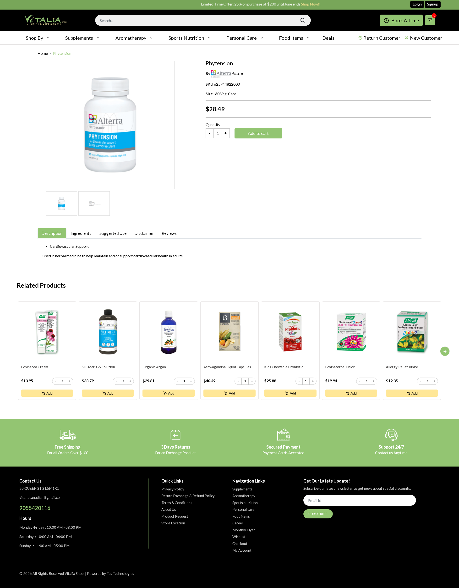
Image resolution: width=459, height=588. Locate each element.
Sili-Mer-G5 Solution (98, 367)
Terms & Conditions (176, 502)
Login (417, 4)
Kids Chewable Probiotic (283, 367)
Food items (291, 38)
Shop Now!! (298, 4)
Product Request (174, 516)
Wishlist (239, 536)
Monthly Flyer (243, 530)
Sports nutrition (186, 38)
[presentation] (445, 351)
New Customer (426, 38)
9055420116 (34, 508)
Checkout (239, 543)
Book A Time (405, 20)
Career (237, 523)
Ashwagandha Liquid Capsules (227, 367)
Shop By (34, 38)
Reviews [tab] (169, 233)
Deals (328, 38)
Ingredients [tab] (81, 233)
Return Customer (381, 38)
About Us (168, 509)
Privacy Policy (172, 489)
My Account (241, 550)
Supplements (79, 38)
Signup (432, 4)
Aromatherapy (130, 38)
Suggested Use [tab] (112, 233)
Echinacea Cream (34, 367)
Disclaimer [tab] (144, 233)
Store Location (173, 523)
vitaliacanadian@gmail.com (40, 497)
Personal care (241, 38)
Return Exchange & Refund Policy (188, 496)
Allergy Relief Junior (402, 367)
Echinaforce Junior (340, 367)
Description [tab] (52, 233)
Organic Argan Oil (156, 367)
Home (43, 53)
